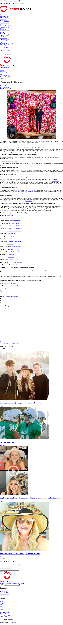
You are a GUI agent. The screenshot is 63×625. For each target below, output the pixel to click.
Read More (2, 406)
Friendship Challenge (5, 23)
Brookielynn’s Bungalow (17, 251)
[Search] (19, 1)
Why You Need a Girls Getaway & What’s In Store (20, 554)
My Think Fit (11, 233)
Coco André (11, 257)
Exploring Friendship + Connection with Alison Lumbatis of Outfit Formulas (30, 498)
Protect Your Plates (7, 442)
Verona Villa (29, 201)
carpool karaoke (55, 181)
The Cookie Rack (14, 225)
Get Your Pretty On (24, 170)
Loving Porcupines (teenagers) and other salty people (21, 403)
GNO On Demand (4, 30)
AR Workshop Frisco (15, 220)
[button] (31, 298)
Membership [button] (3, 19)
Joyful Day (10, 238)
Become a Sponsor (4, 17)
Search (1, 0)
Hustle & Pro (11, 254)
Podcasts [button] (2, 24)
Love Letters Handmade (16, 262)
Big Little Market (12, 236)
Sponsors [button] (2, 14)
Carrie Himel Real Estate (14, 249)
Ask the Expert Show (5, 27)
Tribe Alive (10, 244)
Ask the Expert (3, 78)
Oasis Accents (10, 215)
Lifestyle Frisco (16, 246)
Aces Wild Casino (13, 259)
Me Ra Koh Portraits (12, 264)
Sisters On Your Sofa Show (6, 25)
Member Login (3, 20)
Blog (1, 28)
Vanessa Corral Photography (15, 228)
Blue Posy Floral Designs (14, 241)
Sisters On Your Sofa (5, 77)
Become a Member (4, 21)
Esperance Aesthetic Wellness (14, 231)
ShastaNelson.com (12, 218)
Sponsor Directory (4, 16)
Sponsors (2, 70)
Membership (3, 71)
